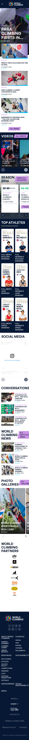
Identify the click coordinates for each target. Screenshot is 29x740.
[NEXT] (26, 170)
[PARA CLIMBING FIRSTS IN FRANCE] (14, 32)
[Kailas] (14, 562)
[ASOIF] (14, 704)
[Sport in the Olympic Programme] (14, 699)
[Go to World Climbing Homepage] (16, 4)
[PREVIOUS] (3, 170)
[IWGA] (14, 709)
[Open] (2, 4)
